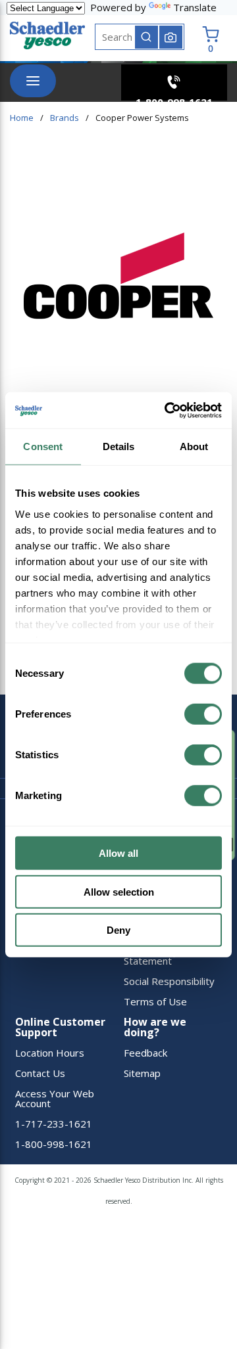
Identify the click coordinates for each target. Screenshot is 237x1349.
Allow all (118, 853)
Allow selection (119, 891)
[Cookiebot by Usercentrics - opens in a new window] (167, 410)
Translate (195, 7)
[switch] (203, 714)
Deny (118, 930)
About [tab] (194, 446)
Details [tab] (119, 446)
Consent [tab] (43, 446)
